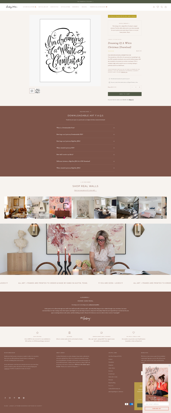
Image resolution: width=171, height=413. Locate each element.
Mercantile (75, 6)
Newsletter (111, 362)
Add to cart (125, 94)
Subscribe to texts (113, 377)
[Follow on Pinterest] (14, 398)
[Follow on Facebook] (5, 398)
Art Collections (65, 6)
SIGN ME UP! (156, 408)
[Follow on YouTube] (19, 398)
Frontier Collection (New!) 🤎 (98, 6)
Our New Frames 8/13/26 (115, 356)
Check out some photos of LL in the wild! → (85, 190)
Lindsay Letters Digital (115, 39)
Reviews (111, 371)
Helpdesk (111, 365)
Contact (110, 359)
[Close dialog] (169, 365)
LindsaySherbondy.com (114, 388)
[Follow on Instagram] (10, 398)
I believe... (84, 6)
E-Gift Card (112, 374)
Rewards (111, 380)
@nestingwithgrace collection (116, 391)
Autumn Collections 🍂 (29, 6)
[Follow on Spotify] (24, 398)
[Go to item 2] (37, 90)
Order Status (112, 368)
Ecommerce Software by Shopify (31, 406)
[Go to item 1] (31, 90)
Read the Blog (112, 383)
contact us (124, 72)
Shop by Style (54, 6)
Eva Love (111, 385)
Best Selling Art (43, 6)
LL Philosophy (84, 297)
